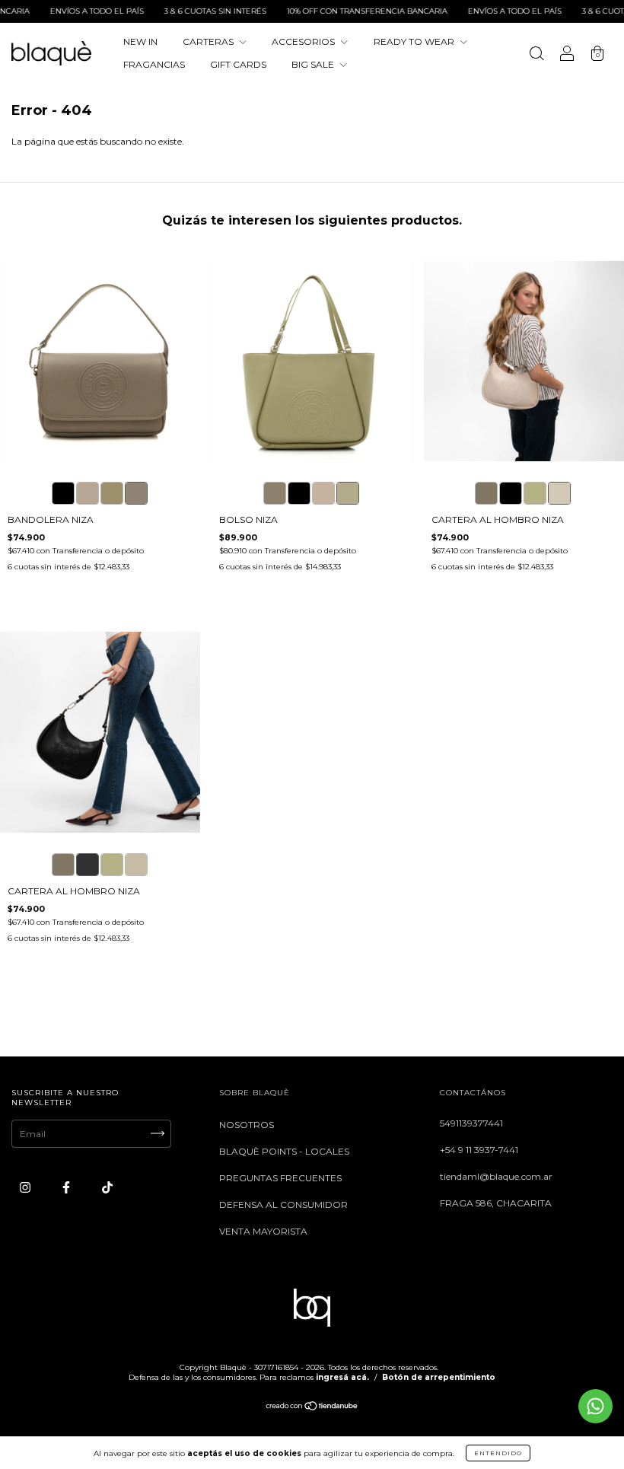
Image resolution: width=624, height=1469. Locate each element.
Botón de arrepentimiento (438, 1377)
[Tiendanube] (312, 1407)
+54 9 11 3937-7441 (479, 1149)
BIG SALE (313, 64)
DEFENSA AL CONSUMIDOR (283, 1204)
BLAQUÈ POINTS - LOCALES (284, 1151)
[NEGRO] (510, 493)
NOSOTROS (246, 1124)
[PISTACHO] (535, 493)
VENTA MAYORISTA (263, 1231)
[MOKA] (486, 493)
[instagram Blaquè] (26, 1187)
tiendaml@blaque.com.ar (496, 1176)
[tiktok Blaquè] (107, 1187)
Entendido (498, 1453)
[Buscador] (536, 55)
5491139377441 (471, 1123)
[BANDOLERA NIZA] (63, 493)
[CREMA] (559, 493)
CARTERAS (209, 41)
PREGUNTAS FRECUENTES (280, 1178)
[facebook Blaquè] (67, 1187)
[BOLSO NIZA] (274, 493)
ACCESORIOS (304, 41)
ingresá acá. (342, 1377)
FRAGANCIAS (154, 64)
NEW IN (140, 41)
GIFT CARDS (238, 64)
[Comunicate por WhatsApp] (595, 1406)
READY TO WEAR (415, 41)
